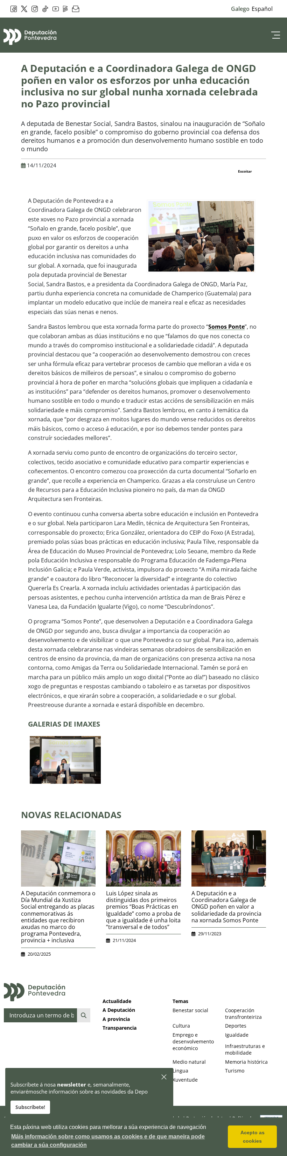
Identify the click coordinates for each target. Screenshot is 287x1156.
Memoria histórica (246, 1061)
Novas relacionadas (71, 815)
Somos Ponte (226, 326)
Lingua (180, 1070)
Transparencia (119, 1027)
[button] (164, 1077)
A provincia (116, 1019)
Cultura (181, 1025)
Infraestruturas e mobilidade (245, 1049)
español (262, 9)
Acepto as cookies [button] (252, 1137)
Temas (180, 1001)
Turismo (234, 1070)
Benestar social (190, 1010)
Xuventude (185, 1079)
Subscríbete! (30, 1107)
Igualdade (236, 1034)
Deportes (235, 1025)
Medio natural (189, 1061)
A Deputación (119, 1010)
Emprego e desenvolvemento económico (193, 1041)
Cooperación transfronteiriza (243, 1013)
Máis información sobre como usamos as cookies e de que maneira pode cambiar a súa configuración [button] (108, 1141)
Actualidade (117, 1001)
